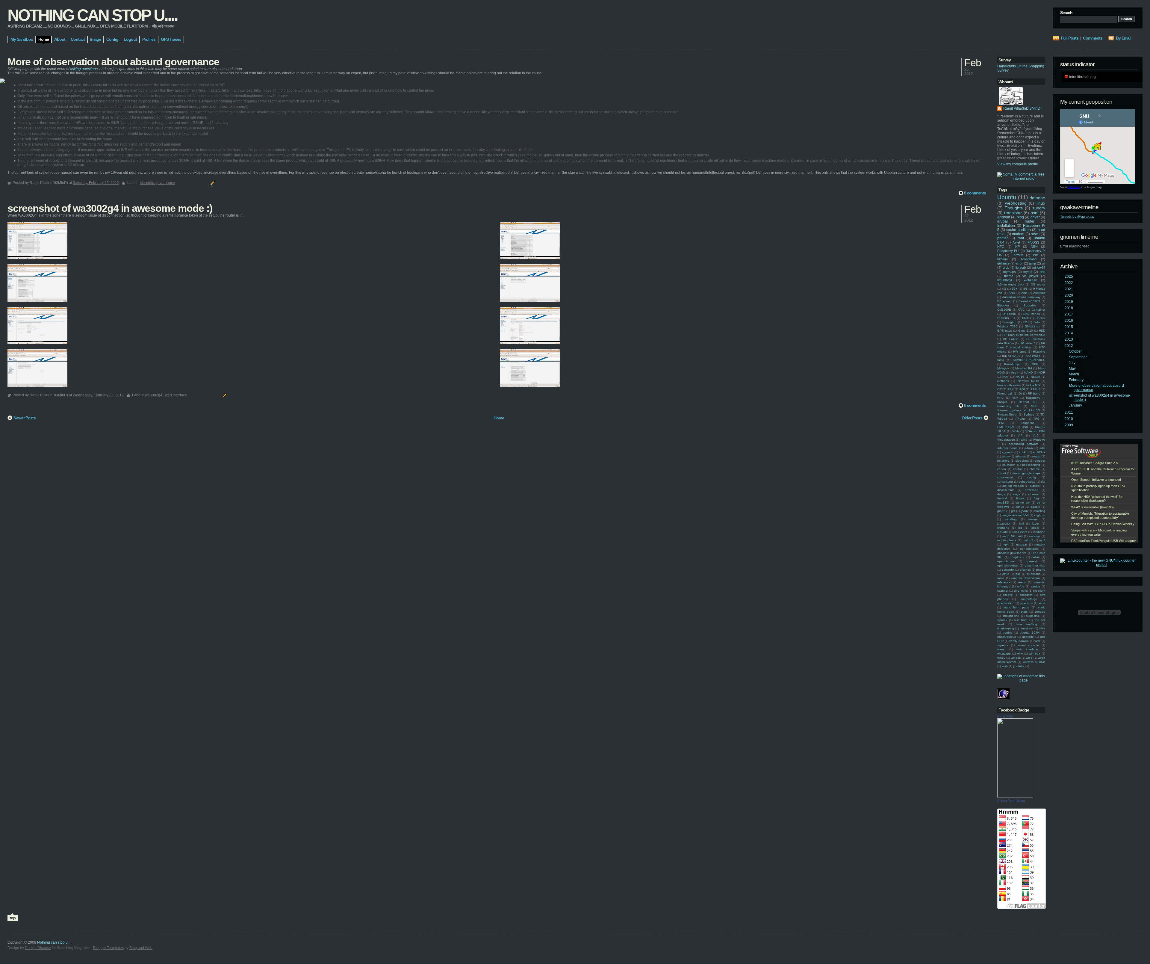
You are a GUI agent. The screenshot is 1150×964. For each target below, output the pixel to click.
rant (1021, 238)
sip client (1039, 590)
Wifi (1035, 255)
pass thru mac (1035, 565)
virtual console (1028, 645)
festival (1002, 498)
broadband (1028, 259)
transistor (1013, 212)
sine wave (1021, 590)
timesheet (1026, 628)
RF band (1034, 393)
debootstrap (1027, 481)
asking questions (84, 69)
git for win (1023, 502)
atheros (1020, 456)
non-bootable (1029, 548)
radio (1000, 578)
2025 (1069, 276)
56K (1015, 288)
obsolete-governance (1012, 552)
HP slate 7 (1027, 343)
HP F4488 (1010, 339)
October (1076, 351)
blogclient (1022, 460)
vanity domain (1019, 641)
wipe (1029, 657)
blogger (1040, 460)
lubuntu (1002, 532)
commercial (1005, 477)
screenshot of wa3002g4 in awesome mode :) (109, 208)
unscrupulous (1006, 636)
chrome (1035, 469)
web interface (1027, 649)
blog (1020, 217)
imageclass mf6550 (1015, 515)
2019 (1069, 302)
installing (1011, 519)
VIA (1020, 435)
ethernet (1033, 494)
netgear (1021, 544)
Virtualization (1006, 439)
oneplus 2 (1017, 557)
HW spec (1019, 351)
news (1035, 234)
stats (1024, 611)
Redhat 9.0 (1028, 402)
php (1042, 272)
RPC (1000, 397)
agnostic (1007, 452)
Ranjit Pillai (1005, 716)
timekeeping (1005, 628)
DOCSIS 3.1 (1006, 318)
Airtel (1016, 242)
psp (1018, 573)
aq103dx (1039, 452)
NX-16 (1020, 376)
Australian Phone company (1021, 297)
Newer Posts (24, 417)
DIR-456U (1009, 313)
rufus (1020, 586)
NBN (1034, 246)
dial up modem (1013, 485)
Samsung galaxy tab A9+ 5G (1018, 410)
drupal (1002, 221)
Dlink (1025, 318)
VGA (1015, 431)
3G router (1038, 284)
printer (1002, 238)
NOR (1042, 372)
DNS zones (1031, 313)
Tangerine (1028, 422)
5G (1025, 288)
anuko (1023, 452)
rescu (1022, 582)
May (1073, 368)
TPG (1036, 418)
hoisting (1039, 511)
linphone (1003, 527)
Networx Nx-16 (1028, 381)
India (1000, 360)
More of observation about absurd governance (113, 61)
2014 (1069, 333)
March (1074, 374)
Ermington (1009, 322)
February (1076, 380)
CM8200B (1004, 309)
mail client (1020, 532)
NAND (1028, 372)
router (1029, 221)
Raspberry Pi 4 (1008, 251)
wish (1005, 666)
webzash (1030, 280)
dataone (1037, 197)
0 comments (975, 193)
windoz (1016, 657)
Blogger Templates (108, 948)
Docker (1040, 318)
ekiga (1016, 494)
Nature (1035, 376)
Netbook (1003, 381)
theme (1008, 276)
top (13, 917)
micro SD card (1012, 536)
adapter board (1007, 448)
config (1032, 477)
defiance (1003, 263)
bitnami (1002, 259)
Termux (1017, 255)
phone (1040, 569)
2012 (1069, 346)
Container (1038, 309)
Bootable (1030, 305)
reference (1003, 582)
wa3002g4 (1004, 280)
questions (1033, 573)
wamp (1001, 649)
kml (1021, 523)
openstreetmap (1007, 565)
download (1031, 490)
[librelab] (2, 81)
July (1072, 363)
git (1043, 263)
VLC (1036, 435)
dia (1043, 481)
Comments (1092, 38)
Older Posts (972, 417)
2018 (1069, 308)
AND (1012, 292)
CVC (1021, 309)
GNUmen (1074, 187)
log (1020, 527)
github (1020, 506)
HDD (1042, 330)
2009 (1069, 425)
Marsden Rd (1023, 368)
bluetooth (1009, 464)
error (1019, 263)
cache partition (1018, 230)
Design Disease (38, 948)
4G (1004, 288)
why (1020, 653)
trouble (1007, 632)
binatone (1003, 460)
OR (999, 389)
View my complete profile (1017, 164)
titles (1042, 628)
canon (1001, 469)
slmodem (1026, 594)
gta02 (1025, 511)
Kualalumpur (1013, 364)
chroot (1001, 473)
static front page (1016, 607)
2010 (1069, 419)
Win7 (1024, 439)
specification (1005, 603)
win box (1034, 653)
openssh (1032, 561)
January (1076, 405)
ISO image (1032, 355)
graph (1001, 511)
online (1035, 557)
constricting (1005, 481)
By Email (1123, 38)
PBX (1010, 389)
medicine (1039, 532)
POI (1022, 389)
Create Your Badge (1011, 800)
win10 (1001, 657)
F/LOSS (1033, 242)
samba (1035, 586)
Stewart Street (1007, 414)
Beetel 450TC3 (1029, 301)
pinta (1005, 573)
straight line (1011, 615)
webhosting (1016, 203)
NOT (1005, 376)
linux (1040, 203)
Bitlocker (1003, 305)
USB (1025, 427)
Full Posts (1069, 38)
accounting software (1024, 443)
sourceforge (1029, 599)
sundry (1038, 208)
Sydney (1029, 414)
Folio (1037, 322)
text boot (1021, 620)
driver (1035, 217)
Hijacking (1039, 351)
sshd (1042, 603)
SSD (1034, 406)
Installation (1006, 225)
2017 (1069, 314)
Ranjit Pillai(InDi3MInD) (1022, 108)
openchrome (1006, 561)
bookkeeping (1031, 464)
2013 (1069, 339)
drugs (1001, 494)
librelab (1021, 267)
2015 (1069, 327)
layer (1035, 523)
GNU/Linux (1032, 326)
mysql (1027, 272)
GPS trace (1004, 330)
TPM (1000, 422)
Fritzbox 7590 (1007, 326)
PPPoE (1036, 389)
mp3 (1042, 540)
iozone (1033, 519)
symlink (1002, 620)
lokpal (1035, 527)
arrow (1006, 456)
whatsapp (1004, 653)
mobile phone (1006, 540)
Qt (1020, 393)
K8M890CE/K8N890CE (1029, 360)
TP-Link (1020, 418)
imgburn (1039, 515)
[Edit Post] (211, 183)
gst (1013, 511)
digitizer (1035, 485)
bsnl (1034, 212)
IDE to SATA (1011, 355)
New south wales (1009, 385)
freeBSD (1003, 502)
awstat (1035, 456)
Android (1003, 217)
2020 (1069, 295)
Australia (1039, 292)
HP (1017, 246)
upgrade (1028, 636)
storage (1040, 611)
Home (499, 417)
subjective (1033, 615)
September (1078, 357)
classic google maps (1026, 473)
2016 (1069, 320)
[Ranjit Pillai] (1015, 796)
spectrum (1026, 603)
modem (1018, 234)
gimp (1032, 263)
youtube (1019, 666)
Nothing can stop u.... (92, 15)
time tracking (1026, 624)
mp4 (1006, 544)
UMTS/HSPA (1006, 427)
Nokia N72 (1033, 385)
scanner (1002, 590)
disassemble (1005, 490)
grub (1006, 267)
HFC (1000, 246)
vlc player (1030, 276)
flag (1036, 498)
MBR (1035, 364)
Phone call (1004, 393)
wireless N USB (1034, 662)
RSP (1015, 397)
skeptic (1008, 594)
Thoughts (1014, 208)
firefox (1020, 498)
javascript (1003, 523)
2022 (1069, 283)
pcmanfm (1008, 569)
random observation (1025, 578)
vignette (1002, 645)
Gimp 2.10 (1025, 330)
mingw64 (1038, 267)
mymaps (1009, 272)
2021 (1069, 289)
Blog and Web (140, 948)
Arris (1024, 292)
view (1037, 641)
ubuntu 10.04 (1029, 632)
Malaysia (1003, 368)
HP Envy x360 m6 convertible (1023, 334)
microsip (1034, 536)
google (1035, 506)
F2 (1025, 322)
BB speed (1004, 301)
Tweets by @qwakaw (1077, 216)
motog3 (1028, 540)
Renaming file (1008, 406)
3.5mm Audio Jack (1010, 284)
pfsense (1025, 569)
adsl (1042, 448)
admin (1029, 448)
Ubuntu (1006, 197)
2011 (1069, 412)
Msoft (1014, 372)
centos (1017, 469)
